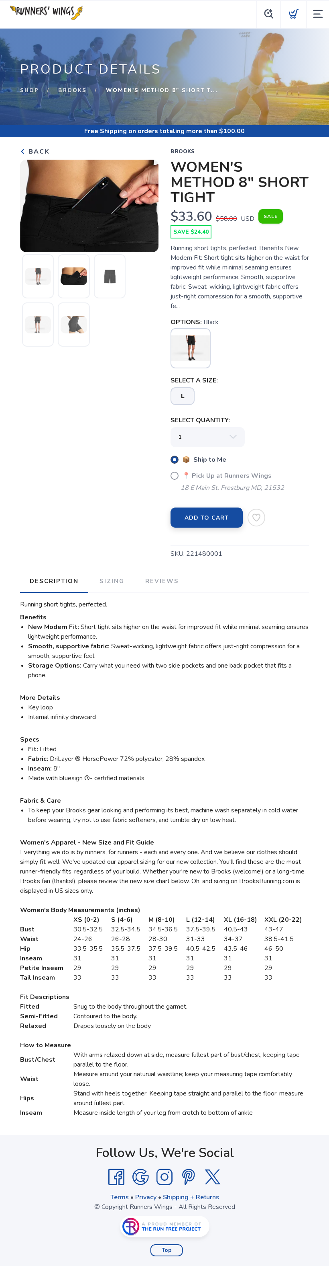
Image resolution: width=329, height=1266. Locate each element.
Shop (29, 90)
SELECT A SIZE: (194, 380)
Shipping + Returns (191, 1197)
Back (38, 151)
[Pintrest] (189, 1177)
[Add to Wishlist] (256, 517)
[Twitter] (213, 1177)
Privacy (145, 1197)
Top (167, 1250)
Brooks (72, 90)
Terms (119, 1197)
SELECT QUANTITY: (200, 420)
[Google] (140, 1177)
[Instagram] (164, 1177)
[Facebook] (116, 1177)
